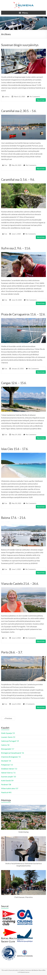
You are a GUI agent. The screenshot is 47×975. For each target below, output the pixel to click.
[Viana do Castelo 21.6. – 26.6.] (23, 588)
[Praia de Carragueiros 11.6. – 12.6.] (23, 319)
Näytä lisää (41, 100)
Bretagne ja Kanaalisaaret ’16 (12, 753)
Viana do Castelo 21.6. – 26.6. (20, 583)
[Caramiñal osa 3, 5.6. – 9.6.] (23, 184)
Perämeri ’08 (6, 784)
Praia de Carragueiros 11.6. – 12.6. (23, 314)
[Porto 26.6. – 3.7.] (23, 657)
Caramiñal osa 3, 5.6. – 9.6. (18, 179)
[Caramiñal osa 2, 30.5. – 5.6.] (23, 116)
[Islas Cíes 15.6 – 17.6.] (23, 454)
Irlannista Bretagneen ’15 (11, 757)
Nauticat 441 (6, 792)
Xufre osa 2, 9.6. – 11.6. (16, 248)
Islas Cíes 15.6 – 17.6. (14, 449)
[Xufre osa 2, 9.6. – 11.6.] (23, 253)
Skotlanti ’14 (6, 761)
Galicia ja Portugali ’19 (10, 741)
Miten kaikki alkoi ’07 (9, 788)
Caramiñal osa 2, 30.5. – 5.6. (18, 111)
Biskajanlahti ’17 (7, 749)
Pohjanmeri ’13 (7, 765)
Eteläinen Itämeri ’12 (9, 769)
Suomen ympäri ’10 (8, 776)
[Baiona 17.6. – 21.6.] (23, 522)
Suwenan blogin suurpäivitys (19, 45)
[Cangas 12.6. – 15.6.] (23, 388)
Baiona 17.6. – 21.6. (13, 517)
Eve (5, 165)
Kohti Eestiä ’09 (7, 780)
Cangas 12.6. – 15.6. (13, 383)
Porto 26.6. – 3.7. (12, 652)
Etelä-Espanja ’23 (8, 733)
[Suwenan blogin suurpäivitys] (23, 50)
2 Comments (30, 704)
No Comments (35, 96)
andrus (6, 96)
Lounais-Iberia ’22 (8, 737)
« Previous (8, 718)
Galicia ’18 (5, 745)
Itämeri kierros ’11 (8, 773)
